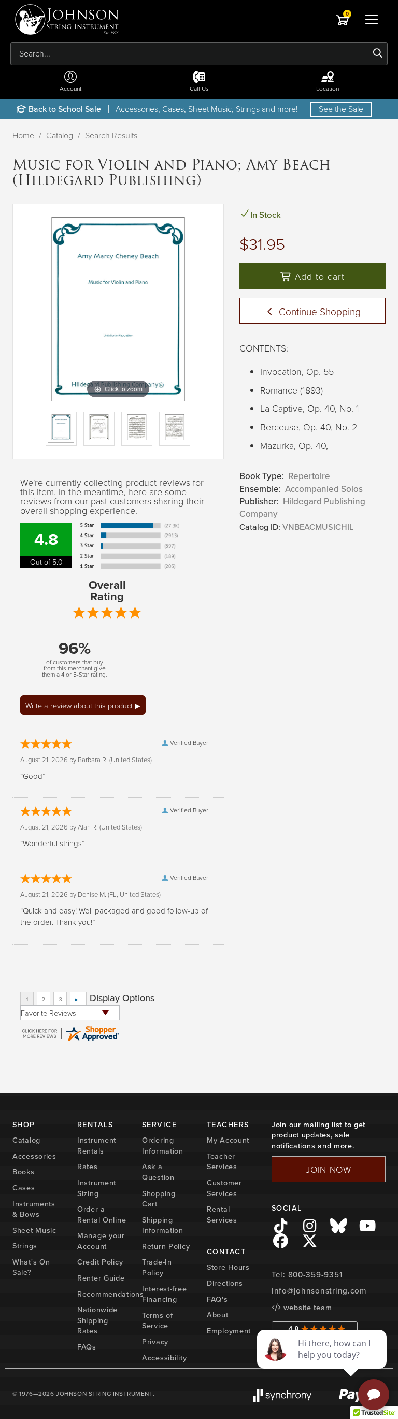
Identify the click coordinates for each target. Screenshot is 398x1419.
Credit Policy (100, 1262)
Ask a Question (158, 1172)
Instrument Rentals (96, 1145)
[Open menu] (371, 19)
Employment (229, 1331)
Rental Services (222, 1214)
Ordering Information (162, 1145)
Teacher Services (222, 1161)
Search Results (111, 135)
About (218, 1314)
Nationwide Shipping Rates (97, 1320)
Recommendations (110, 1294)
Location (327, 88)
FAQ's (217, 1299)
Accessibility (164, 1358)
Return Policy (166, 1246)
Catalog (59, 135)
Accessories (34, 1156)
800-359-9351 (315, 1275)
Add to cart (318, 276)
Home (23, 135)
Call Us (199, 88)
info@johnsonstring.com (319, 1291)
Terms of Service (157, 1321)
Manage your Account (101, 1241)
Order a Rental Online (101, 1214)
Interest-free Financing (164, 1294)
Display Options (122, 998)
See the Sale (341, 109)
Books (23, 1171)
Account (70, 88)
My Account (228, 1140)
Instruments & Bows (33, 1209)
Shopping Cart (159, 1199)
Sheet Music (34, 1230)
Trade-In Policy (157, 1267)
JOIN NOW (328, 1169)
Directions (225, 1283)
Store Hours (228, 1267)
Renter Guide (101, 1278)
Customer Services (224, 1188)
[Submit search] (378, 53)
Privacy (155, 1341)
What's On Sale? (31, 1267)
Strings (24, 1246)
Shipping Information (162, 1225)
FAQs (86, 1347)
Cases (23, 1187)
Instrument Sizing (96, 1188)
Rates (87, 1166)
